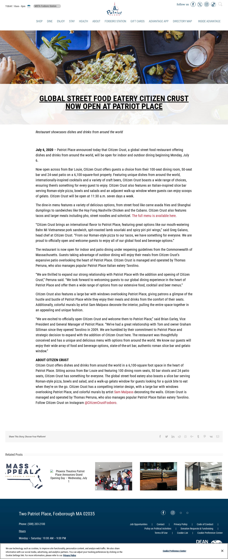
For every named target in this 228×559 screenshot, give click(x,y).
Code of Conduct (205, 524)
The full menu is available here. (154, 216)
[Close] (222, 551)
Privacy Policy (180, 524)
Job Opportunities (138, 524)
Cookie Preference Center (174, 550)
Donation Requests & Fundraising (197, 528)
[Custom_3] (181, 513)
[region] (114, 551)
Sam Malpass (123, 392)
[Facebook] (163, 512)
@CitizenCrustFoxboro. (101, 403)
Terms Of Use (161, 532)
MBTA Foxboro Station (45, 6)
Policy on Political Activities (157, 528)
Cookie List (182, 532)
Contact (160, 524)
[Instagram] (172, 512)
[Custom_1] (187, 513)
